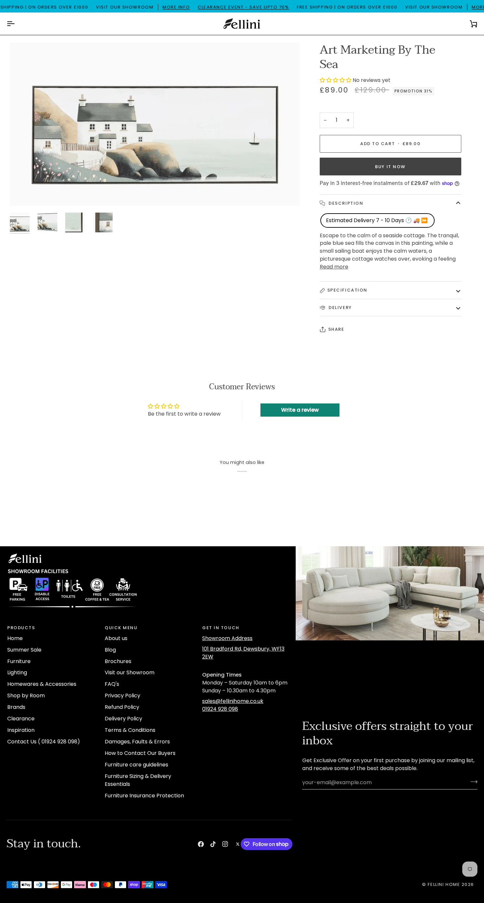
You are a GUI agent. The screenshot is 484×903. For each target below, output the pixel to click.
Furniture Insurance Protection (144, 795)
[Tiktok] (213, 844)
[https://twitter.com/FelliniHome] (238, 844)
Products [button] (21, 628)
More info (176, 7)
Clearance (21, 718)
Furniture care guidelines (136, 764)
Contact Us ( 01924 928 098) (43, 741)
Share (336, 329)
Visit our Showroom (129, 672)
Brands (16, 707)
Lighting (17, 672)
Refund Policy (122, 707)
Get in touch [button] (220, 628)
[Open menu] (16, 24)
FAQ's (112, 684)
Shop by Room (26, 695)
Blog (110, 650)
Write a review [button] (300, 410)
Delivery (339, 307)
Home (15, 638)
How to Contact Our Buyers (140, 753)
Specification (347, 290)
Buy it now (390, 167)
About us (116, 638)
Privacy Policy (122, 695)
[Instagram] (225, 844)
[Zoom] (155, 124)
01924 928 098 (220, 709)
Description (345, 203)
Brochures (118, 661)
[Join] (472, 781)
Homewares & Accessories (41, 684)
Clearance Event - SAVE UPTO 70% (243, 7)
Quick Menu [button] (121, 628)
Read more (334, 267)
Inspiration (21, 730)
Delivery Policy (123, 718)
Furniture (19, 661)
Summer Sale (24, 650)
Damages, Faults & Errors (137, 741)
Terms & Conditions (130, 730)
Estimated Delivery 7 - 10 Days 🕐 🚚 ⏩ (377, 220)
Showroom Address (227, 638)
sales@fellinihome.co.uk (232, 701)
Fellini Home (444, 884)
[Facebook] (201, 844)
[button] (336, 80)
